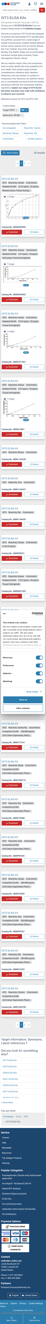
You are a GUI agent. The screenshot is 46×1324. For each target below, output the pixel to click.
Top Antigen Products (11, 1158)
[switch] (39, 665)
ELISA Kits (6, 1199)
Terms (3, 1306)
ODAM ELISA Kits (10, 1098)
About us (4, 1303)
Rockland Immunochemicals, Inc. (16, 1287)
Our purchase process (12, 1204)
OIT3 (26, 1116)
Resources (6, 1153)
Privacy (23, 1303)
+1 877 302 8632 (15, 1275)
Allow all (23, 700)
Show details (32, 692)
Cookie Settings (36, 1303)
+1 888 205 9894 (12, 1278)
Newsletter (7, 1148)
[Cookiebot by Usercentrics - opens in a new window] (32, 613)
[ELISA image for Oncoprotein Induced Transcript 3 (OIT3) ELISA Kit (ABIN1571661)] (22, 341)
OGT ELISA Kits (10, 1060)
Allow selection (23, 708)
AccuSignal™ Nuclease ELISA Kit (16, 1183)
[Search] (42, 10)
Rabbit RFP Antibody (11, 1188)
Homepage (8, 1116)
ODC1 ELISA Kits (10, 1091)
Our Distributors (9, 1214)
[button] (7, 1102)
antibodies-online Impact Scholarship (19, 1209)
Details (35, 232)
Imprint (14, 1303)
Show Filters (12, 153)
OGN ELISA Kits (10, 1073)
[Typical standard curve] (22, 206)
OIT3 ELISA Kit (10, 178)
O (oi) (18, 1116)
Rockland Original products (14, 1194)
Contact (5, 1137)
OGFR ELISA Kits (10, 1085)
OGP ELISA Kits (10, 1066)
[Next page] (28, 163)
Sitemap (6, 1163)
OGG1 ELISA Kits (10, 1079)
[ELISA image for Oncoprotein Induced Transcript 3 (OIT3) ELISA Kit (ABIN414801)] (22, 409)
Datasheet (13, 232)
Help (4, 1142)
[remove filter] (16, 110)
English (15, 1295)
